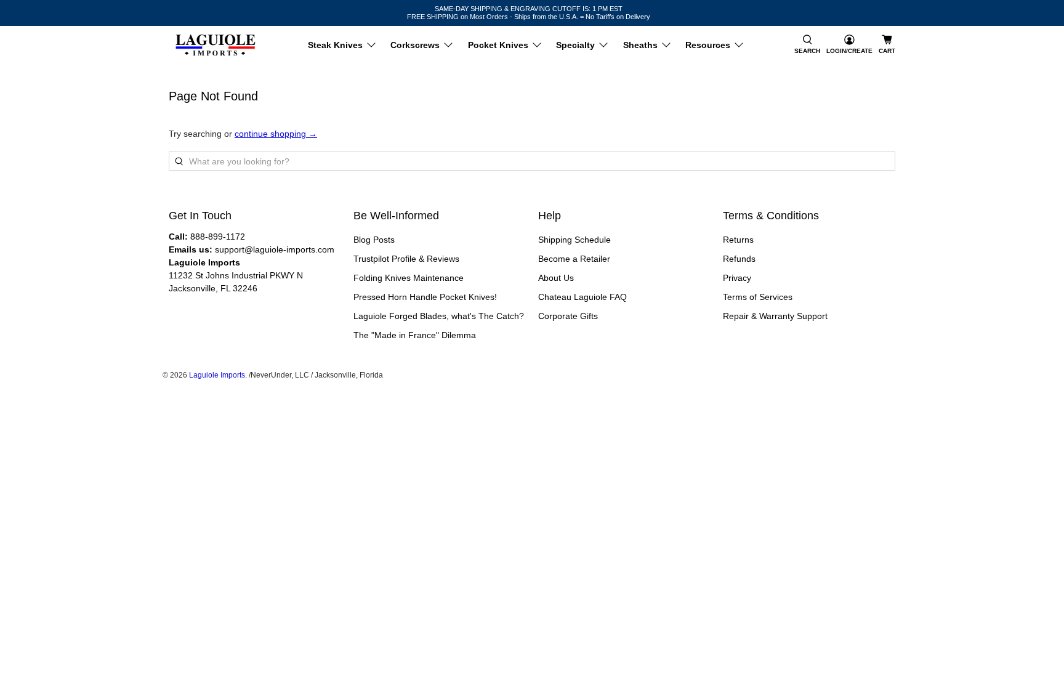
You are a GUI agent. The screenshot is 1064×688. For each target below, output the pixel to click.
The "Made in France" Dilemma (414, 335)
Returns (738, 240)
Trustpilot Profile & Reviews (406, 259)
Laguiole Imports (217, 375)
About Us (556, 278)
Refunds (739, 259)
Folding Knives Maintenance (408, 278)
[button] (807, 45)
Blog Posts (374, 240)
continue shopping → (276, 134)
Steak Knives (335, 45)
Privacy (737, 278)
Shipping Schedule (574, 240)
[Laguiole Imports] (215, 45)
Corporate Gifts (568, 316)
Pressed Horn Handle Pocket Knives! (425, 297)
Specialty (575, 45)
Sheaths (640, 45)
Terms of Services (757, 297)
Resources (707, 45)
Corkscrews (415, 45)
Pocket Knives (498, 45)
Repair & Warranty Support (775, 316)
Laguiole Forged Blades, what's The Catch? (438, 316)
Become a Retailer (574, 259)
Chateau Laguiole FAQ (582, 297)
